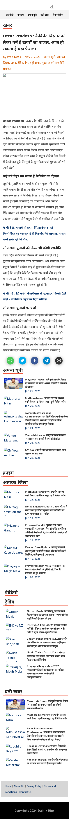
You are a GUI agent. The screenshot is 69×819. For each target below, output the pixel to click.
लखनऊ (7, 69)
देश (26, 63)
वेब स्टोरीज (58, 15)
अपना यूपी (32, 15)
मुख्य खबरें (48, 63)
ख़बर (13, 63)
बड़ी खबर (45, 15)
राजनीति (9, 15)
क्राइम (20, 15)
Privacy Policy (34, 786)
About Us (19, 786)
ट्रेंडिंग (20, 63)
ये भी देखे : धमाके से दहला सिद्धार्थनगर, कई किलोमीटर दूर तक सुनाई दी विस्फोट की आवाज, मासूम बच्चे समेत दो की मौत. (34, 233)
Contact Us (25, 792)
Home (8, 786)
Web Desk (14, 57)
